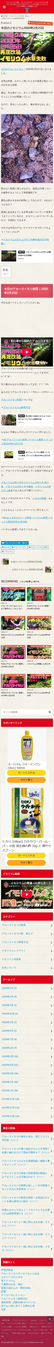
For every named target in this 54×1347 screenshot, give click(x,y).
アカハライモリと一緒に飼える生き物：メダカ (26, 1248)
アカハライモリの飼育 (14, 924)
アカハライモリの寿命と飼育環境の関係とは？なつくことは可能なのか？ (24, 1175)
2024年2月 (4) (9, 996)
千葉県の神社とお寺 (18, 1333)
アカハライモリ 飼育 (39, 547)
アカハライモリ (20, 547)
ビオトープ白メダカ (12, 1277)
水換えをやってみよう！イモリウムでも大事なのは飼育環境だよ (26, 1211)
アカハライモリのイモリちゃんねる (20, 1273)
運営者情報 (6, 1320)
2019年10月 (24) (10, 1116)
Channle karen (33, 1333)
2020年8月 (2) (9, 1030)
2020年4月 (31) (10, 1064)
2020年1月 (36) (10, 1090)
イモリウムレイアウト (14, 950)
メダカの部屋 (39, 498)
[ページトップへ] (49, 1319)
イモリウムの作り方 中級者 (19, 486)
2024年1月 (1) (9, 1005)
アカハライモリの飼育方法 (16, 407)
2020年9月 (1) (9, 1022)
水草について (9, 967)
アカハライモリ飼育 (11, 399)
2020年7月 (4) (9, 1039)
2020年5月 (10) (10, 1056)
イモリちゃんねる (25, 1330)
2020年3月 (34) (10, 1073)
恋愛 (3, 1291)
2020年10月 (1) (10, 1013)
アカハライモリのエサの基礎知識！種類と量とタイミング (26, 1162)
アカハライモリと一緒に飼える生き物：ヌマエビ (26, 1223)
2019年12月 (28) (10, 1098)
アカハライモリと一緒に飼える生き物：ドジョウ (26, 1236)
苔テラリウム (8, 1280)
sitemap (33, 1320)
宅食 (3, 1309)
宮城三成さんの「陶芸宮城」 (16, 1287)
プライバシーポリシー (20, 1320)
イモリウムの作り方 (11, 482)
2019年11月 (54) (10, 1107)
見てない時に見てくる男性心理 (18, 1305)
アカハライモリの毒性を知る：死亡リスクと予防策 (26, 1138)
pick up (6, 547)
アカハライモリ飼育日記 (14, 1298)
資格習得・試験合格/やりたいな (18, 1302)
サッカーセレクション (13, 1295)
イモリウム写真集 (11, 959)
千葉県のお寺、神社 (12, 1284)
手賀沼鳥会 (7, 1269)
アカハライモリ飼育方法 (15, 942)
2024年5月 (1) (9, 988)
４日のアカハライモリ (12, 69)
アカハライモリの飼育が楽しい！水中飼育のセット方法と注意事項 (26, 1187)
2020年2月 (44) (10, 1081)
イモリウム (8, 551)
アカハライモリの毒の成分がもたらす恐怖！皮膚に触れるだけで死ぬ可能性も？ (26, 1150)
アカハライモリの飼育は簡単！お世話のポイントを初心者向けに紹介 (26, 1199)
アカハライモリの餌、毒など (16, 543)
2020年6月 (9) (9, 1047)
